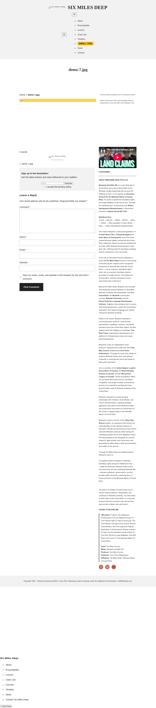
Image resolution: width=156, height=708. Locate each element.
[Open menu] (64, 35)
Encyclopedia (12, 670)
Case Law (10, 680)
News (8, 694)
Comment (25, 207)
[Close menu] (74, 14)
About (8, 665)
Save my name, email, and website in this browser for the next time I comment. (56, 277)
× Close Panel (6, 706)
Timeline (10, 689)
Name (23, 237)
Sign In (24, 648)
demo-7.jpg (27, 164)
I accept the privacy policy (58, 187)
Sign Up (17, 648)
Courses (10, 685)
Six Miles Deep (87, 7)
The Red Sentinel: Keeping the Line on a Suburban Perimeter (117, 94)
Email (23, 250)
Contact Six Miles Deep (17, 699)
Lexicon (9, 675)
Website (23, 262)
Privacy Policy (66, 618)
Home (22, 95)
